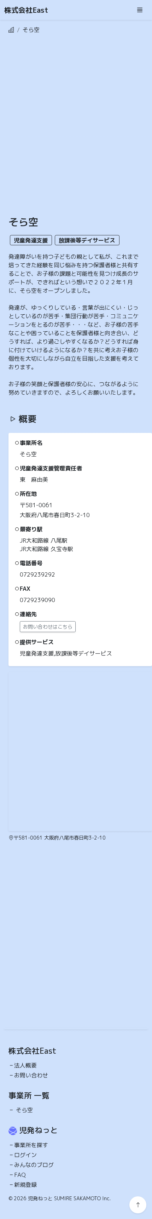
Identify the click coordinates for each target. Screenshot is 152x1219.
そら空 (24, 1110)
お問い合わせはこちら (47, 626)
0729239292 (37, 574)
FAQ (20, 1175)
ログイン (25, 1155)
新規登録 (25, 1185)
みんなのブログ (34, 1165)
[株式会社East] (11, 30)
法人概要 (25, 1065)
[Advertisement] (76, 131)
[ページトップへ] (137, 1204)
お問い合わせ (31, 1075)
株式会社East (26, 10)
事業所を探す (31, 1145)
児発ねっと (38, 1130)
